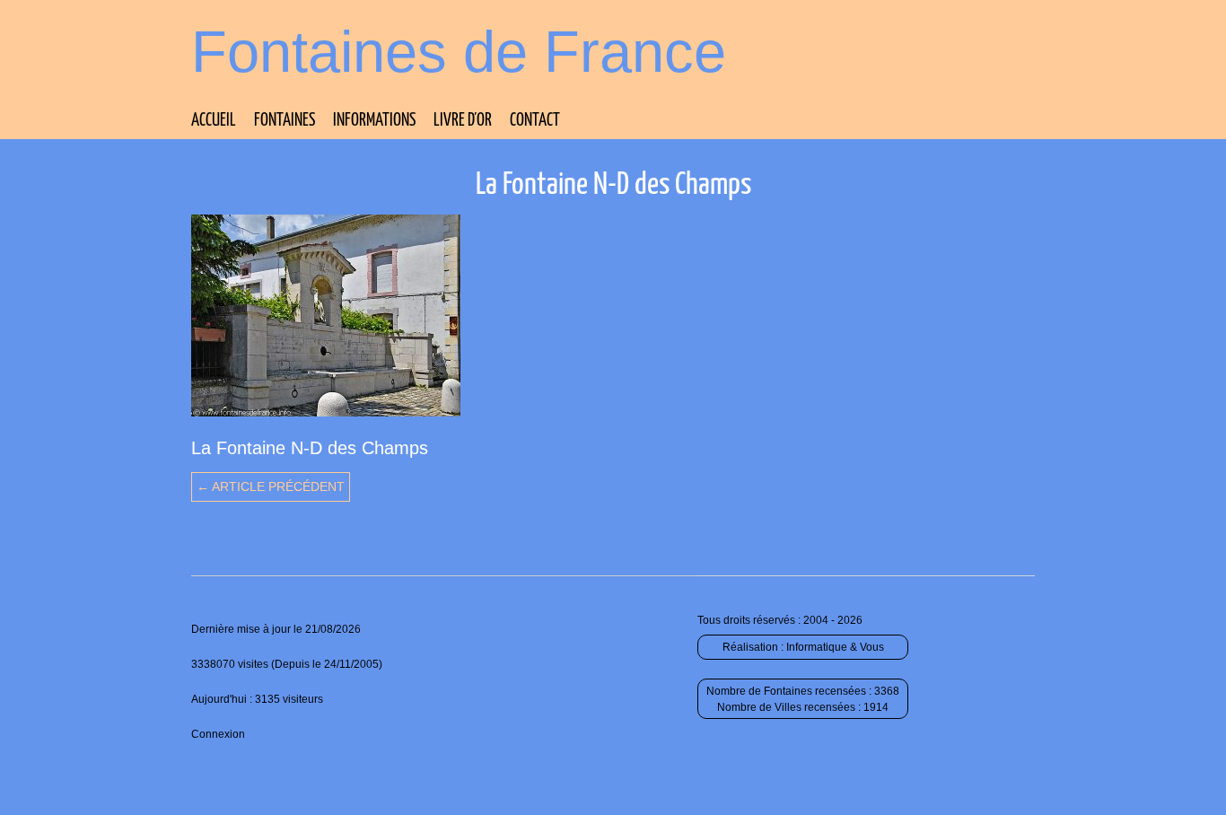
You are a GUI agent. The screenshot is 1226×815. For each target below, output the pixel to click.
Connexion (218, 734)
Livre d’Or (462, 120)
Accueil (213, 120)
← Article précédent (271, 486)
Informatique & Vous (835, 647)
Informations (374, 120)
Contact (535, 120)
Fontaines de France (458, 51)
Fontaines (284, 120)
